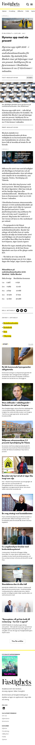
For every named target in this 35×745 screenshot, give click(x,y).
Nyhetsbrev (5, 718)
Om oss (4, 716)
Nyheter (4, 11)
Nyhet (29, 77)
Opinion (4, 739)
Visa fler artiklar (17, 641)
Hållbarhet (20, 11)
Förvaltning (12, 11)
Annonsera (5, 721)
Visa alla (30, 344)
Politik (27, 11)
